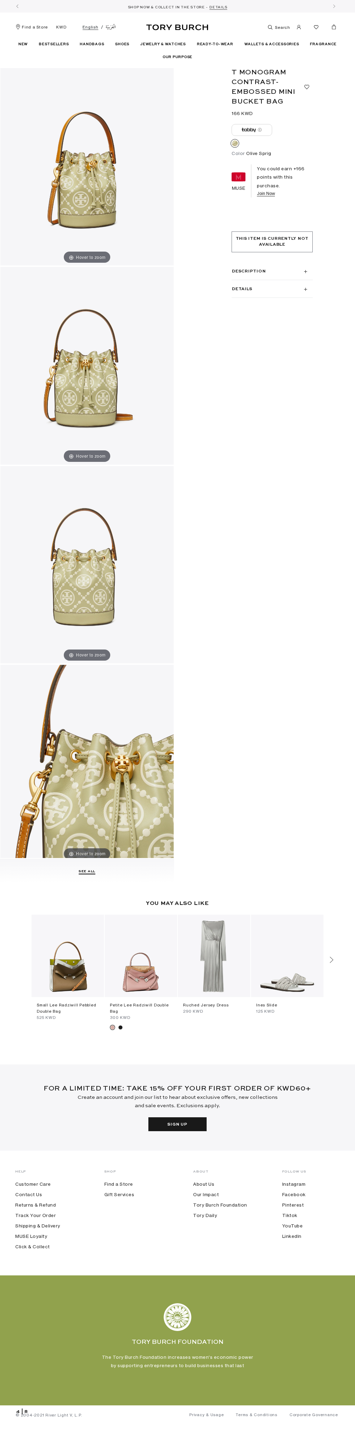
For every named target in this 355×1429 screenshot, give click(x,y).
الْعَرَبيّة (111, 27)
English (90, 27)
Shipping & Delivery (37, 1225)
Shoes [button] (122, 44)
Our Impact (206, 1194)
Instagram (294, 1184)
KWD (61, 27)
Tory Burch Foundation (220, 1205)
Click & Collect (32, 1246)
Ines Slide (266, 1005)
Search (282, 27)
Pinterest (293, 1205)
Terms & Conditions (256, 1414)
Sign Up (177, 1124)
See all (87, 871)
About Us (203, 1184)
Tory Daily (205, 1215)
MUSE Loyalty (31, 1236)
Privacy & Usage (206, 1414)
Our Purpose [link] (177, 57)
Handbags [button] (92, 44)
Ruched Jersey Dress (205, 1005)
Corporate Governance (313, 1414)
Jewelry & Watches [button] (163, 44)
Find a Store (35, 27)
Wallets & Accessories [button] (271, 44)
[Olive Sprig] (235, 144)
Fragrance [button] (323, 44)
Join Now (266, 193)
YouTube (292, 1225)
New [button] (23, 44)
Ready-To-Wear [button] (215, 44)
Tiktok (289, 1215)
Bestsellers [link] (54, 44)
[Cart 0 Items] (331, 28)
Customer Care (33, 1184)
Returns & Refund (35, 1205)
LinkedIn (292, 1236)
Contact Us (28, 1194)
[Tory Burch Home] (177, 26)
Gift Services (119, 1194)
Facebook (294, 1194)
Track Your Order (35, 1215)
